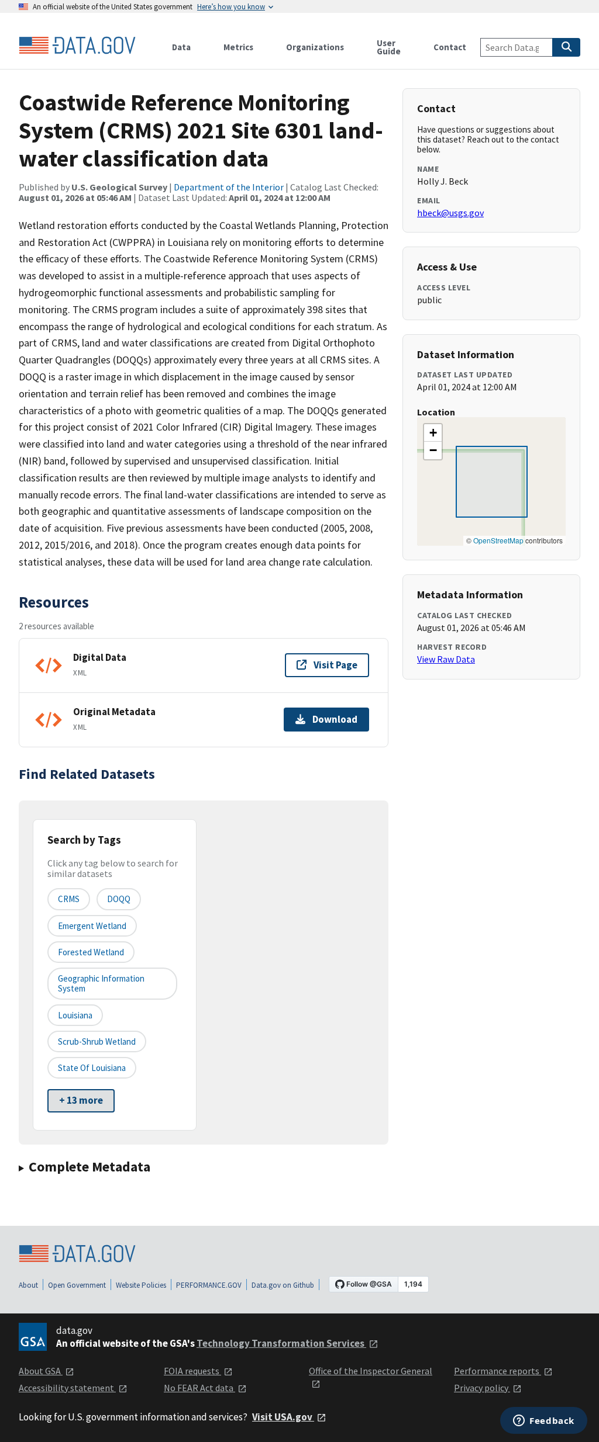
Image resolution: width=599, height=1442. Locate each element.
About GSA (41, 1371)
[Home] (77, 46)
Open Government (77, 1285)
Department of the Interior (229, 187)
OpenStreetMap (498, 540)
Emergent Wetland (92, 925)
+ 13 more (81, 1100)
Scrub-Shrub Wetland (97, 1041)
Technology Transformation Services (281, 1343)
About (28, 1285)
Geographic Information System (101, 983)
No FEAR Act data (199, 1388)
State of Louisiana (92, 1067)
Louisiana (75, 1015)
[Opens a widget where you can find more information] (543, 1421)
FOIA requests (192, 1371)
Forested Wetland (91, 952)
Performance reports (497, 1371)
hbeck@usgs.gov (450, 213)
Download (334, 719)
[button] (433, 433)
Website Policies (141, 1285)
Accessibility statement (67, 1388)
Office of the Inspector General (370, 1371)
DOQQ (118, 898)
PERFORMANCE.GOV (209, 1285)
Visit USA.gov (283, 1416)
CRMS (69, 898)
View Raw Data (446, 659)
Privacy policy (482, 1388)
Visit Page (335, 664)
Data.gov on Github (283, 1285)
